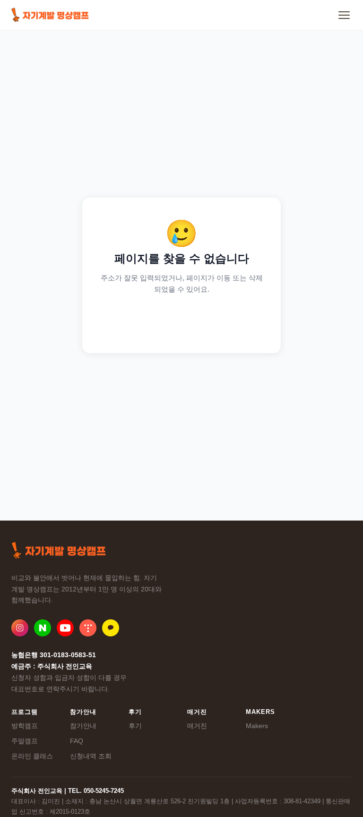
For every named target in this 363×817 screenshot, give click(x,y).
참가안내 (83, 726)
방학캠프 (24, 726)
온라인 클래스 (32, 756)
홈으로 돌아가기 (181, 320)
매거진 (197, 726)
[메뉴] (344, 15)
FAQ (76, 741)
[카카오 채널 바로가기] (110, 627)
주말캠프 (24, 741)
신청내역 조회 (91, 756)
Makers (257, 726)
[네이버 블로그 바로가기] (42, 627)
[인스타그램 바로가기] (19, 627)
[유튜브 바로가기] (65, 627)
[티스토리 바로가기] (87, 627)
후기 (135, 726)
